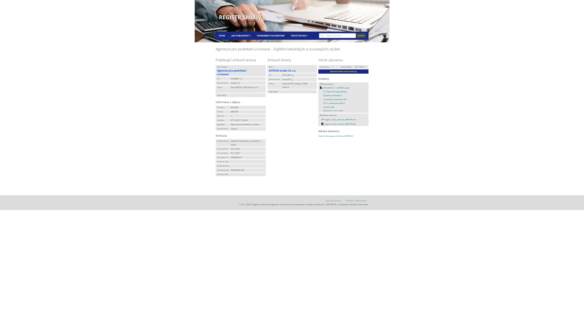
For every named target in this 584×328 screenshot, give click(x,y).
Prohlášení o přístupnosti (356, 200)
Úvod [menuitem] (222, 35)
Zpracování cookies (333, 200)
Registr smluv (240, 17)
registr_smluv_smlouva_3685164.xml (340, 119)
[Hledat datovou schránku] (239, 83)
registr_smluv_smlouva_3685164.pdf (340, 124)
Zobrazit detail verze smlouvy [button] (343, 71)
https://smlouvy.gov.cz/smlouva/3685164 (335, 136)
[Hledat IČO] (241, 79)
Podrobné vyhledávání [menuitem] (271, 35)
